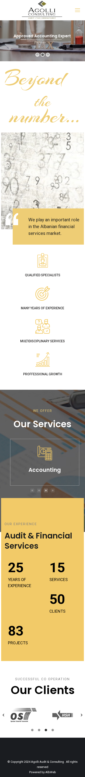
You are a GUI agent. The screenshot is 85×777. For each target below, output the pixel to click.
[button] (3, 715)
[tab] (32, 490)
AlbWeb (50, 772)
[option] (42, 462)
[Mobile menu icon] (77, 10)
